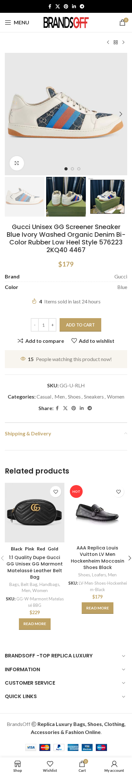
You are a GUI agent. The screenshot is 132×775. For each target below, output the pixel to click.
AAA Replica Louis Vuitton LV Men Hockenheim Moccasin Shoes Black (97, 557)
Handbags (49, 584)
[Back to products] (116, 42)
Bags (14, 584)
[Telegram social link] (82, 6)
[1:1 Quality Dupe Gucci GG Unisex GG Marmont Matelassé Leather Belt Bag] (34, 512)
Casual (44, 396)
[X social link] (58, 6)
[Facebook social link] (50, 6)
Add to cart (80, 324)
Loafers (99, 574)
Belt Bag (29, 584)
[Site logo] (66, 22)
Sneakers (94, 396)
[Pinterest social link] (66, 6)
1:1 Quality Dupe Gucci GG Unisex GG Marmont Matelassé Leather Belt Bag (34, 567)
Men (59, 396)
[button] (11, 114)
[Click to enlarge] (17, 163)
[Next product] (123, 42)
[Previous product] (108, 42)
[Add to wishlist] (55, 491)
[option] (66, 168)
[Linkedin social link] (74, 6)
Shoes (74, 396)
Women (115, 396)
